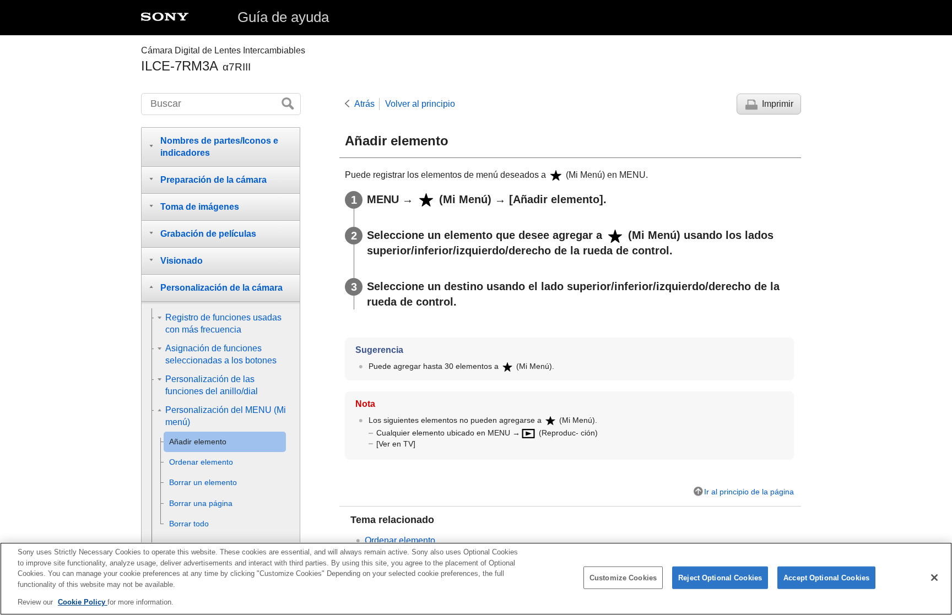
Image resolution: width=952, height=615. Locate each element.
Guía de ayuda (283, 17)
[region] (476, 578)
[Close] (934, 577)
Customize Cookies (623, 578)
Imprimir (777, 103)
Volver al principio (420, 103)
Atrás (364, 103)
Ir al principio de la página (749, 491)
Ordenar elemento (400, 540)
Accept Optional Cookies (826, 578)
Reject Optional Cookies (720, 578)
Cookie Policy (82, 602)
